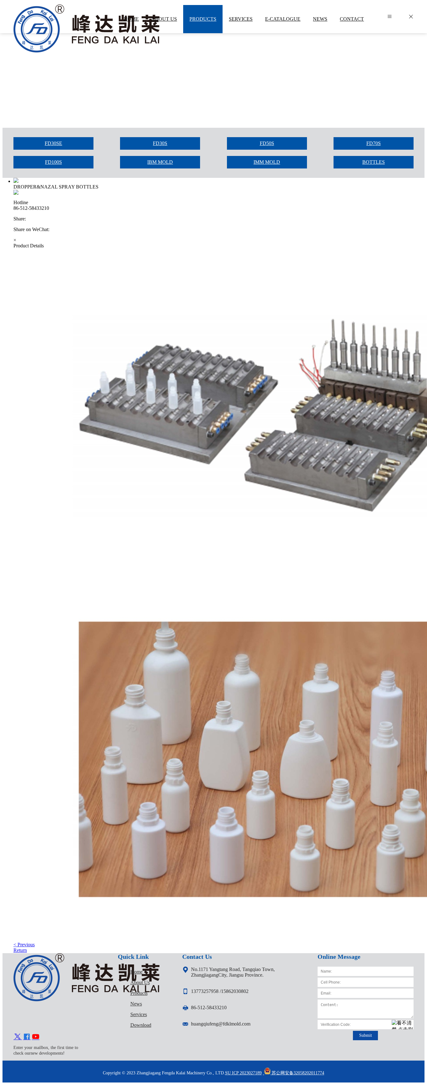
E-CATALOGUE (282, 19)
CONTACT (352, 19)
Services (138, 1014)
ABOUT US (164, 19)
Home (136, 971)
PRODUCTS (202, 19)
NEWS (320, 19)
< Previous (24, 944)
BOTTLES (373, 162)
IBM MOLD (160, 162)
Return (20, 950)
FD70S (373, 143)
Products (139, 993)
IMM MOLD (267, 162)
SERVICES (241, 19)
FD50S (267, 143)
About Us (140, 982)
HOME (131, 19)
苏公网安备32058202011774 (297, 1073)
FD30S (160, 143)
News (136, 1003)
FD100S (53, 162)
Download (140, 1025)
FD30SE (53, 143)
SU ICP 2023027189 (243, 1073)
